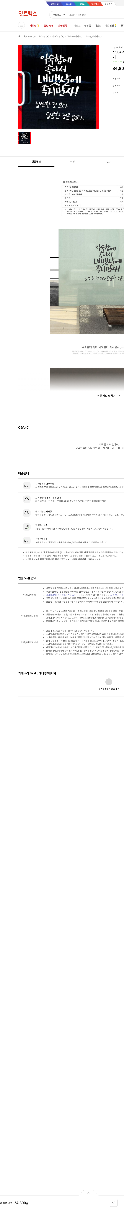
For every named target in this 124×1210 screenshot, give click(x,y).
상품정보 (36, 161)
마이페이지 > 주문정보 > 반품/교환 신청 (63, 594)
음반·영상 (49, 25)
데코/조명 (56, 36)
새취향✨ (34, 25)
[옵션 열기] (89, 1192)
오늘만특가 (63, 25)
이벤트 (98, 25)
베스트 (77, 25)
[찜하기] (113, 1203)
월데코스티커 (73, 36)
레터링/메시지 (91, 36)
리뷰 (72, 161)
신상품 (87, 25)
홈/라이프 (28, 36)
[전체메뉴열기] (21, 25)
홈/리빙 (42, 36)
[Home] (19, 36)
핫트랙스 (57, 14)
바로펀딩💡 (111, 25)
